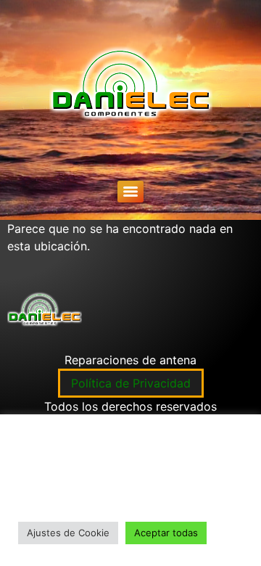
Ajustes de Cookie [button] (68, 532)
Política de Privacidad (131, 383)
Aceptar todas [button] (166, 532)
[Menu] (130, 191)
